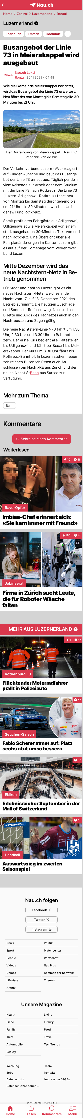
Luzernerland (42, 14)
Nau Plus (50, 965)
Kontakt (49, 1072)
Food (47, 1029)
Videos (11, 965)
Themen (49, 980)
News (10, 943)
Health (10, 1014)
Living (48, 1014)
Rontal (62, 14)
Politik (48, 943)
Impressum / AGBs (57, 1079)
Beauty (11, 1052)
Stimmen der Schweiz (59, 972)
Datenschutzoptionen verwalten (23, 1086)
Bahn (34, 373)
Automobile (14, 1044)
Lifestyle (12, 980)
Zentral (22, 14)
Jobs (9, 1072)
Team (48, 1066)
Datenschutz (15, 1079)
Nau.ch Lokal (25, 73)
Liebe (10, 1022)
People (11, 958)
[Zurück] (2, 5)
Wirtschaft (51, 958)
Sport (10, 950)
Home (7, 14)
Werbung (12, 1066)
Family (11, 1029)
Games (11, 972)
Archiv (11, 987)
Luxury (49, 1022)
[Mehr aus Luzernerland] (41, 629)
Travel (48, 1037)
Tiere (9, 1037)
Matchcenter (52, 950)
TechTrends (52, 1044)
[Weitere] (67, 34)
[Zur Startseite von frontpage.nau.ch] (41, 5)
